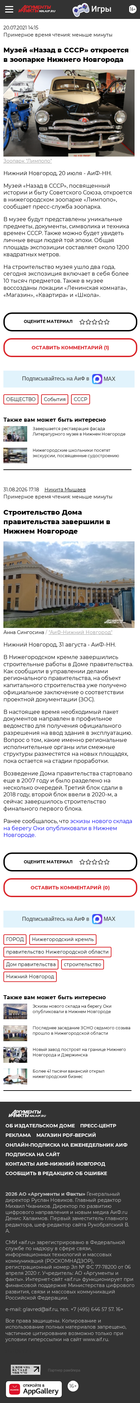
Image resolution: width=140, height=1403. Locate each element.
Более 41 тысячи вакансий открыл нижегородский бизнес (69, 1074)
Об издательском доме (40, 1126)
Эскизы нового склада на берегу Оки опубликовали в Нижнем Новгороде (72, 1009)
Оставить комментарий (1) (70, 348)
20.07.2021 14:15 (20, 28)
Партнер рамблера (64, 1370)
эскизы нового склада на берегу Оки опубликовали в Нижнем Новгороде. (67, 828)
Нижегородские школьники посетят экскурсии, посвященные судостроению (76, 453)
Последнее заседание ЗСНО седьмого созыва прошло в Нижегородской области (81, 1030)
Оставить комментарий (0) (70, 888)
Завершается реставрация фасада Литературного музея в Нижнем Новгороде (79, 431)
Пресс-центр (98, 1126)
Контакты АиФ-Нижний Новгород (55, 1164)
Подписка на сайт (32, 1154)
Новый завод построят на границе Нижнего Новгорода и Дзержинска (79, 1052)
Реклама (18, 1135)
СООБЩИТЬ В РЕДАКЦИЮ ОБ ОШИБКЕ (56, 1173)
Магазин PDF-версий (66, 1135)
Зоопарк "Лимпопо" (27, 161)
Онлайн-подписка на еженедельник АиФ (66, 1145)
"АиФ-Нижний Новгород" (80, 632)
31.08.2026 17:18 (21, 490)
